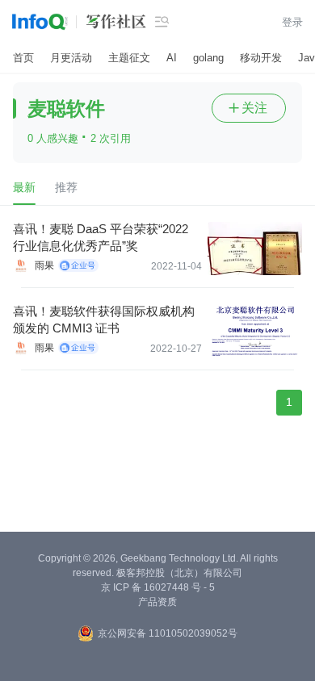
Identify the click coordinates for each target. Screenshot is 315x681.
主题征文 (129, 58)
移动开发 (261, 58)
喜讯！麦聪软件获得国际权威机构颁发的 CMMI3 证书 (104, 319)
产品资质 (157, 602)
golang (208, 58)
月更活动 (71, 58)
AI (171, 58)
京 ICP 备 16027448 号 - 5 (158, 587)
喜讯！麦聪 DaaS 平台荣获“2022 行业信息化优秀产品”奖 (100, 237)
